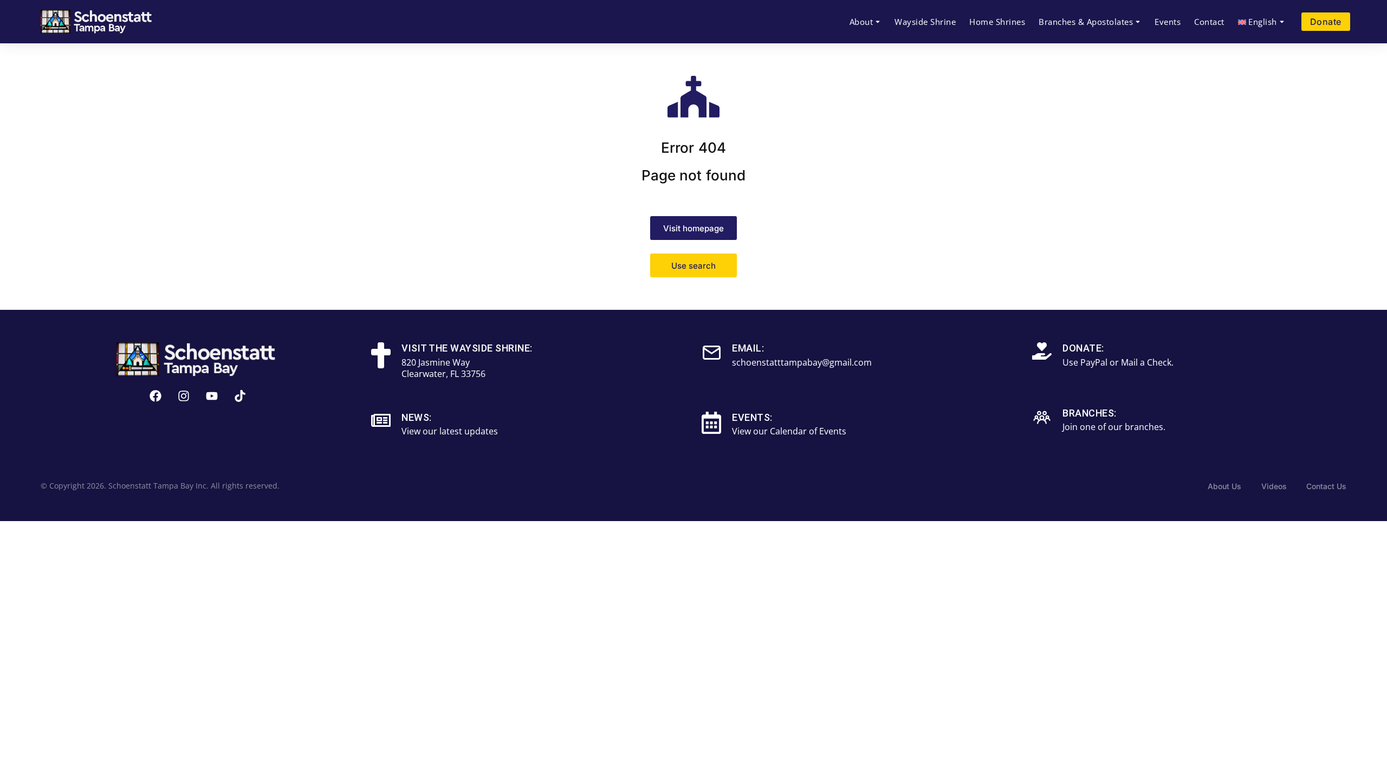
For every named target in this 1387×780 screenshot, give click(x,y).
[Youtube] (212, 396)
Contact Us (1326, 486)
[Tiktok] (240, 396)
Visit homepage (693, 228)
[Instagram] (184, 396)
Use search (693, 266)
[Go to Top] (1363, 756)
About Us (1224, 486)
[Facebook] (155, 396)
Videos (1274, 486)
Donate (1325, 21)
